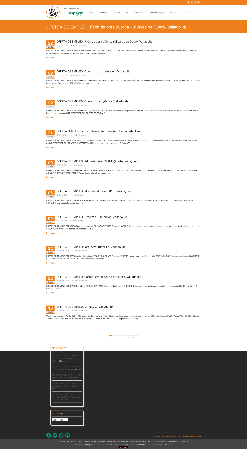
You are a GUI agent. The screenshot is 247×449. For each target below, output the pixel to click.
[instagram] (195, 3)
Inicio (91, 12)
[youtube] (198, 3)
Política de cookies (167, 436)
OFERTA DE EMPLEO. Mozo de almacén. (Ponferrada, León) (95, 191)
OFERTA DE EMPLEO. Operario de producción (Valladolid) (94, 71)
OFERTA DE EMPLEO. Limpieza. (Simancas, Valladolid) (92, 217)
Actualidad (174, 12)
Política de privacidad (182, 436)
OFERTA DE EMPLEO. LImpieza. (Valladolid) (85, 306)
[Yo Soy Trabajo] (51, 12)
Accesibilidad (196, 436)
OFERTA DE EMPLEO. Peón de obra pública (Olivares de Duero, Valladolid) (105, 41)
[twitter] (192, 3)
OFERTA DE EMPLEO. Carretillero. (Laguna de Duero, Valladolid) (99, 277)
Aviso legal (156, 436)
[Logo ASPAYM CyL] (71, 12)
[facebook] (188, 3)
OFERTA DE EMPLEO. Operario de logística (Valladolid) (92, 101)
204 (127, 337)
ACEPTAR (123, 447)
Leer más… (51, 57)
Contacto (187, 12)
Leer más (168, 444)
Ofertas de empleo (156, 12)
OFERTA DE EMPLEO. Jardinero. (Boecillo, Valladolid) (91, 247)
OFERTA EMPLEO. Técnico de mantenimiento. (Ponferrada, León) (100, 131)
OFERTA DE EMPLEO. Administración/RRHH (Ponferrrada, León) (98, 161)
